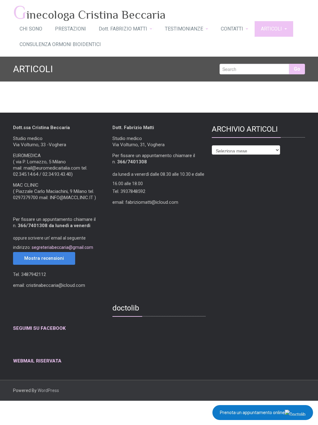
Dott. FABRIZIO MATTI (123, 29)
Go (297, 69)
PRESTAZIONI (70, 29)
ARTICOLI (271, 29)
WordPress (48, 390)
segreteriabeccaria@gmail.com (62, 247)
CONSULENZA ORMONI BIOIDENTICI (60, 44)
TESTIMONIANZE (184, 29)
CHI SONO (31, 29)
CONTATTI (232, 29)
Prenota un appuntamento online (252, 412)
